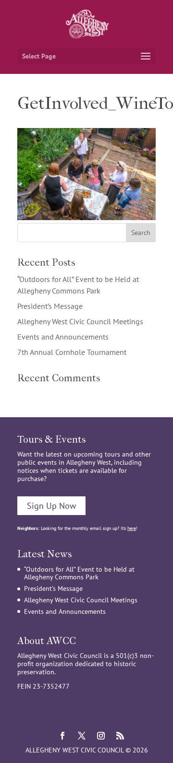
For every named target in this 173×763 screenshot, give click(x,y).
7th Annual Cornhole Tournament (71, 352)
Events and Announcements (63, 336)
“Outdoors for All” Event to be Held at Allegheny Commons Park (79, 573)
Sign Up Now (51, 505)
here (131, 528)
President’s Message (50, 306)
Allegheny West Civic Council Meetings (80, 321)
